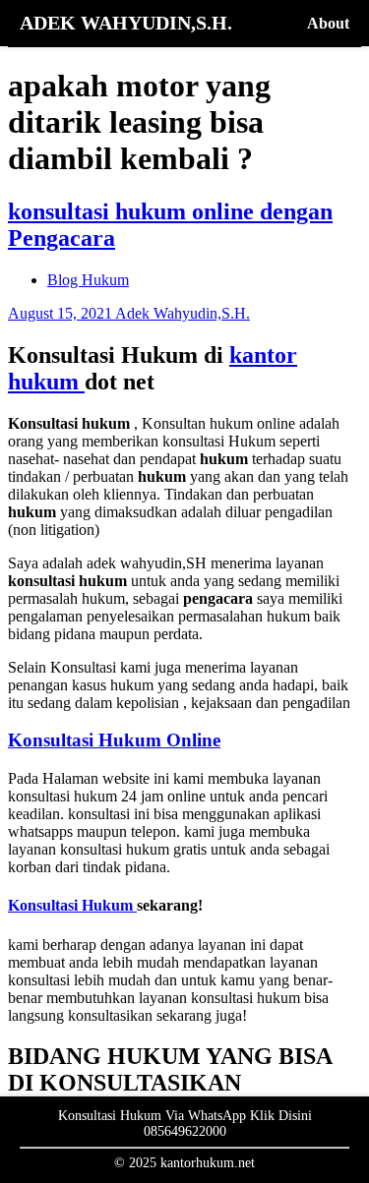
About (328, 23)
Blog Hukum (88, 279)
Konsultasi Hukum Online (114, 740)
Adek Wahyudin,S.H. (182, 313)
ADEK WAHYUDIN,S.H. (126, 22)
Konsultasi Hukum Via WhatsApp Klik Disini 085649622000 (185, 1123)
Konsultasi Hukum (72, 905)
